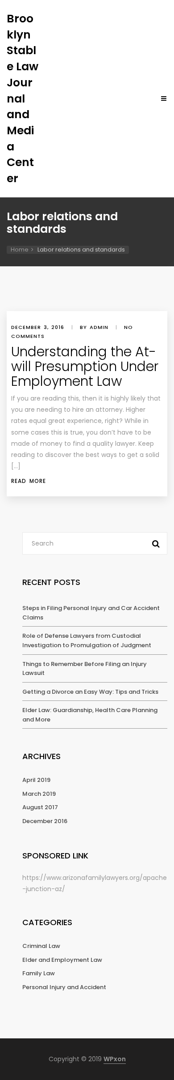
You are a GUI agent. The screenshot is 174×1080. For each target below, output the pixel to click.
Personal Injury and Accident (64, 987)
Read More (28, 481)
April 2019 (36, 780)
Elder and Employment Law (62, 960)
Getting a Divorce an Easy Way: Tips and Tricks (90, 691)
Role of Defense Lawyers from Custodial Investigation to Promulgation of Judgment (86, 640)
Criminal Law (41, 946)
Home (20, 249)
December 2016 (44, 821)
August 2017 (40, 807)
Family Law (38, 973)
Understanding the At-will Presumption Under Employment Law (84, 366)
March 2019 (39, 794)
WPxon (115, 1058)
